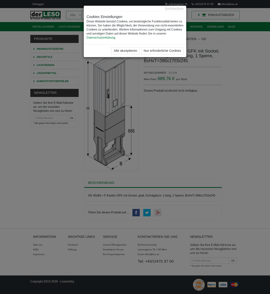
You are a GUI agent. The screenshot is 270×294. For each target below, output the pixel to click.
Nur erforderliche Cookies (162, 51)
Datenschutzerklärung (101, 37)
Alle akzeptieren (125, 51)
